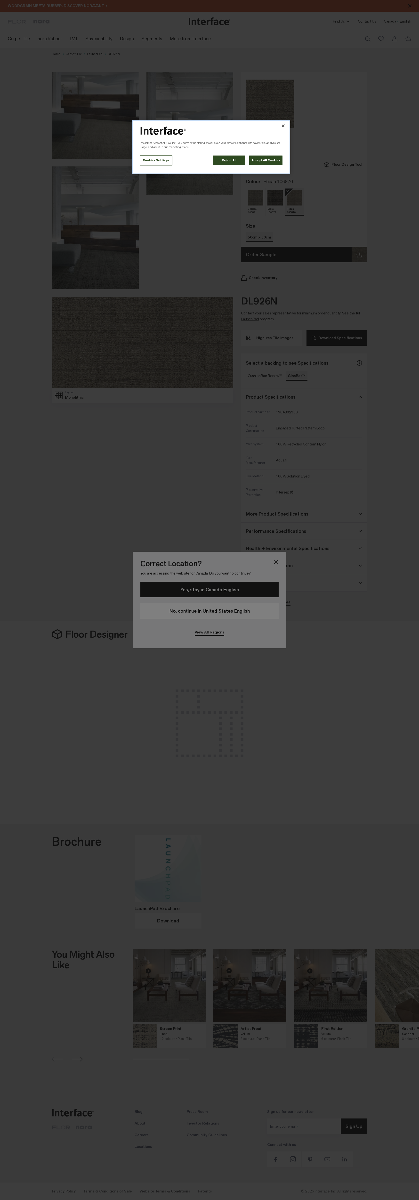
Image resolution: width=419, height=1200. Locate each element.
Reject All (229, 160)
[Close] (283, 126)
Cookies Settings (156, 160)
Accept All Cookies (266, 160)
